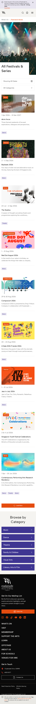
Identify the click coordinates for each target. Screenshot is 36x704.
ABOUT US (6, 649)
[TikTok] (11, 617)
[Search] (23, 13)
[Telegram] (20, 617)
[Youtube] (16, 617)
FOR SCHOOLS (8, 654)
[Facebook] (7, 617)
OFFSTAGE (6, 645)
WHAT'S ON (6, 624)
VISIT (3, 628)
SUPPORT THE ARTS (10, 636)
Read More (7, 8)
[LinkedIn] (25, 617)
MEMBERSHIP (7, 632)
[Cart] (27, 13)
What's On (4, 20)
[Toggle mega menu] (32, 12)
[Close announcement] (33, 2)
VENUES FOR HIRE (9, 658)
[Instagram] (2, 617)
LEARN (4, 640)
